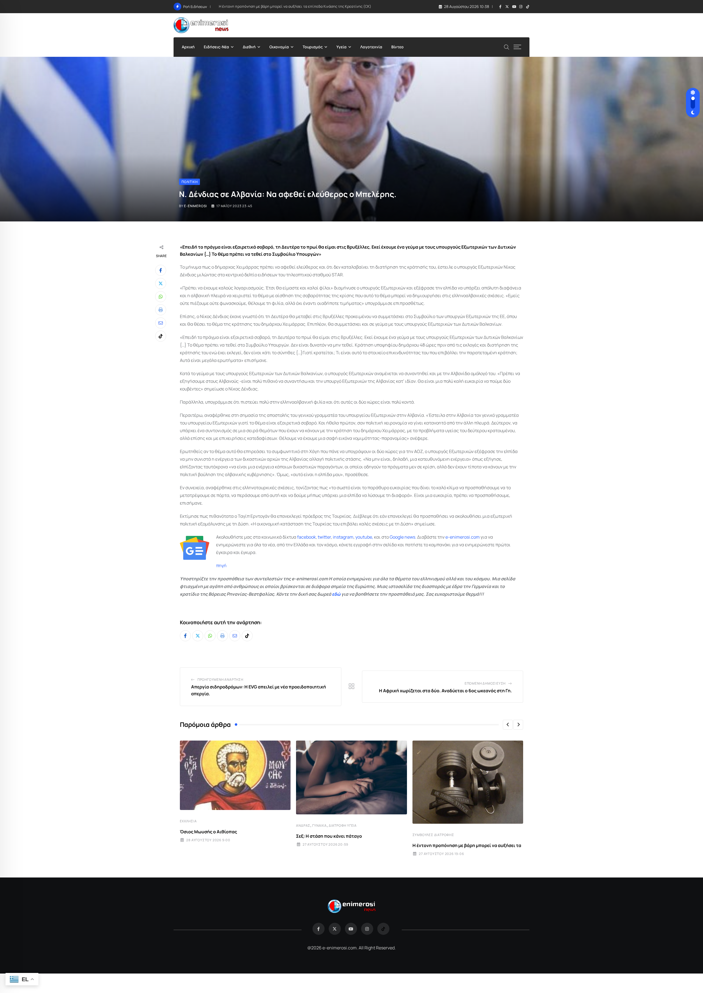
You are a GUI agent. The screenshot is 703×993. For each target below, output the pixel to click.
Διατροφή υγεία (343, 825)
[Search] (506, 46)
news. (410, 537)
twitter (324, 537)
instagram (343, 537)
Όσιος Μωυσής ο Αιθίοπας (208, 832)
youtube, (364, 537)
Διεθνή (249, 46)
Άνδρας (303, 825)
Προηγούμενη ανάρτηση (220, 679)
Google (397, 537)
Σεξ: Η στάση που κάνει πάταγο (329, 836)
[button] (508, 725)
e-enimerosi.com (462, 537)
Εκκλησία (188, 821)
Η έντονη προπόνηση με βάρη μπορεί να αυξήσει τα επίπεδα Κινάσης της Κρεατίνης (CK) (295, 6)
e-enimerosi (195, 206)
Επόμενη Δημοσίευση (485, 683)
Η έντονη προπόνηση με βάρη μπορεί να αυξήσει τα (466, 845)
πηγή (221, 565)
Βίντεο (397, 46)
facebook (306, 537)
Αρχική (188, 46)
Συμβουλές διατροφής (433, 834)
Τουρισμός (313, 46)
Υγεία (341, 46)
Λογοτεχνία (371, 46)
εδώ (336, 594)
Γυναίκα (319, 825)
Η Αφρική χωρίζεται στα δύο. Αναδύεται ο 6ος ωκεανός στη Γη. (445, 691)
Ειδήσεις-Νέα (216, 46)
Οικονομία (279, 46)
